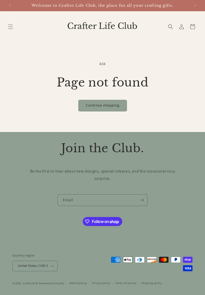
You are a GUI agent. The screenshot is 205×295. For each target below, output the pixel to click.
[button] (10, 26)
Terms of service (125, 283)
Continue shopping (103, 105)
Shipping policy (151, 283)
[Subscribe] (141, 200)
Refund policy (78, 283)
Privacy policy (101, 283)
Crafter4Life (30, 283)
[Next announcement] (195, 5)
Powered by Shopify (51, 283)
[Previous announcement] (9, 5)
